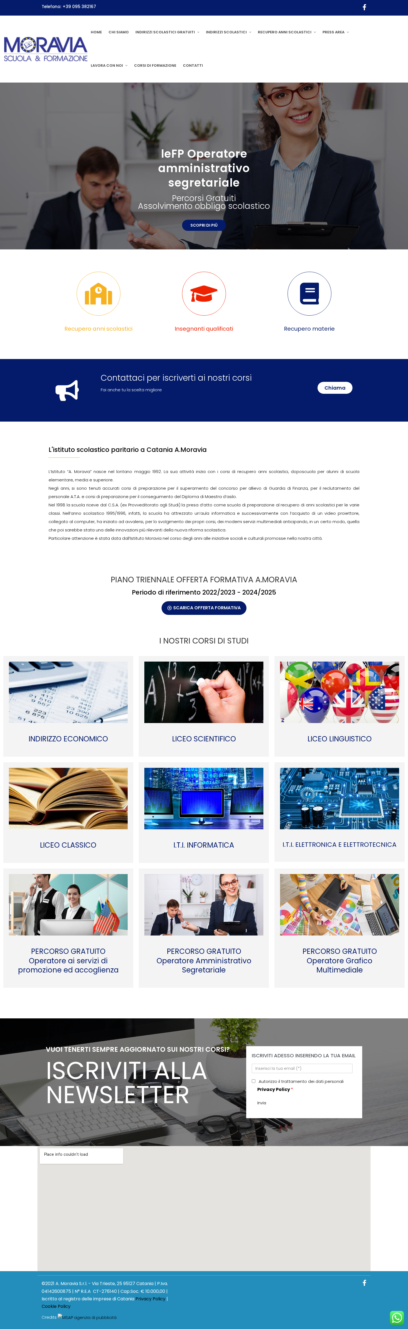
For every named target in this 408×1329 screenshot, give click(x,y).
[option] (204, 166)
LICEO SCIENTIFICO (204, 739)
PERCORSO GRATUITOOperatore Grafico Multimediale (340, 961)
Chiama (335, 387)
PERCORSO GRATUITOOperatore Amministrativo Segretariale (204, 961)
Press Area (333, 32)
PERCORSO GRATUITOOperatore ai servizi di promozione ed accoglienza (68, 961)
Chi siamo (119, 32)
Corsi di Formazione (155, 65)
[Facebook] (364, 7)
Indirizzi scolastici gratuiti (165, 32)
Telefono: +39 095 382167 (69, 6)
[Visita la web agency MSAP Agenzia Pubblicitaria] (87, 1317)
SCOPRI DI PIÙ (204, 215)
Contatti (193, 65)
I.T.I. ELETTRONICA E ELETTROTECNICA (340, 845)
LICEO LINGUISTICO (340, 739)
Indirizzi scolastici (226, 32)
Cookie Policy (56, 1306)
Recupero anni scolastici (284, 32)
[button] (204, 608)
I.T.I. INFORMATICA (203, 845)
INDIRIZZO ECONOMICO (68, 739)
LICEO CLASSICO (68, 845)
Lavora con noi (107, 65)
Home (96, 32)
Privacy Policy (273, 1089)
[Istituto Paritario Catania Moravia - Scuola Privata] (45, 49)
